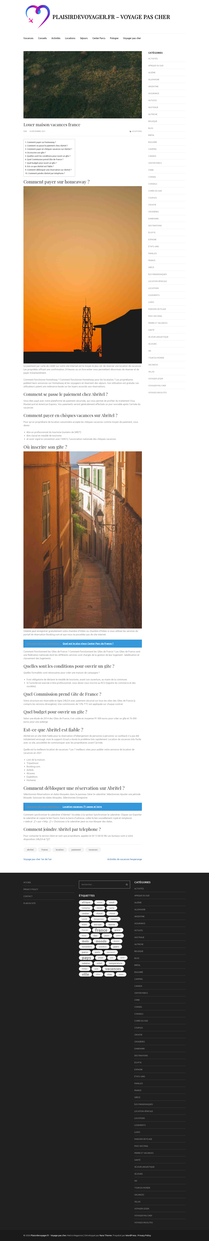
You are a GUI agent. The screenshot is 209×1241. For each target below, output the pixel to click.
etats (84, 924)
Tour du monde (156, 358)
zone (121, 974)
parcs (85, 952)
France (151, 260)
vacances (93, 850)
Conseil (152, 177)
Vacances (28, 38)
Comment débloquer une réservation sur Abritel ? (49, 170)
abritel (30, 850)
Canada (152, 156)
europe (98, 924)
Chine (151, 170)
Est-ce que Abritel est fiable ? (40, 166)
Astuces (152, 100)
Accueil (27, 882)
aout (111, 902)
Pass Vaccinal (155, 316)
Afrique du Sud (156, 65)
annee (99, 902)
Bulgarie (152, 142)
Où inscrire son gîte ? (36, 152)
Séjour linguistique (158, 337)
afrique (86, 902)
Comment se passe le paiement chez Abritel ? (47, 146)
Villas (151, 372)
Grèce (151, 267)
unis (96, 969)
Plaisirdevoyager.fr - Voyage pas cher (48, 1235)
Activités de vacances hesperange (124, 859)
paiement (76, 850)
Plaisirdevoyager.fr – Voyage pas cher (111, 16)
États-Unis (153, 246)
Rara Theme (106, 1235)
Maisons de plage (157, 309)
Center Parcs (98, 38)
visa (109, 974)
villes (98, 974)
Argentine (153, 86)
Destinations (155, 225)
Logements (154, 295)
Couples (152, 198)
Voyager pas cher (132, 38)
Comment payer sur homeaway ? (41, 142)
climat (112, 913)
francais (85, 930)
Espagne (152, 239)
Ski (149, 351)
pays (86, 958)
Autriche (152, 114)
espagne (114, 919)
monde (101, 941)
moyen (116, 941)
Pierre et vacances (157, 323)
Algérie (152, 72)
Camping (152, 149)
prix (111, 958)
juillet (118, 935)
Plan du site (29, 903)
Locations (70, 38)
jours (106, 935)
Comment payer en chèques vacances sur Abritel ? (49, 149)
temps (84, 969)
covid (84, 919)
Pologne (114, 38)
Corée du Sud (155, 191)
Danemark (153, 219)
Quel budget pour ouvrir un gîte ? (42, 163)
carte (111, 908)
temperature (115, 963)
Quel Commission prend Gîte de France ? (45, 159)
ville (85, 974)
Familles (152, 253)
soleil (99, 963)
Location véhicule (157, 281)
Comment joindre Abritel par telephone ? (46, 173)
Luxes (151, 302)
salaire (86, 963)
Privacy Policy (30, 889)
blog (150, 128)
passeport (111, 952)
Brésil (151, 135)
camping (86, 908)
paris (97, 952)
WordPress (131, 1235)
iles (95, 935)
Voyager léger (155, 379)
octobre (102, 947)
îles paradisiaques (157, 274)
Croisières (153, 212)
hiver (84, 936)
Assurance (153, 93)
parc (116, 946)
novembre (87, 947)
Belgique (152, 121)
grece (117, 930)
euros (111, 924)
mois (85, 941)
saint (122, 958)
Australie (153, 107)
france (45, 850)
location (60, 850)
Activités (55, 38)
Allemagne (153, 79)
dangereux (99, 919)
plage (100, 958)
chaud (99, 913)
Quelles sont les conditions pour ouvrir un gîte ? (49, 156)
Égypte (152, 232)
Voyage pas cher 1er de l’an (37, 859)
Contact (28, 896)
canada (99, 908)
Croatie (152, 205)
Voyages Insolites (157, 392)
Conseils (42, 38)
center (85, 913)
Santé (151, 330)
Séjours (84, 38)
